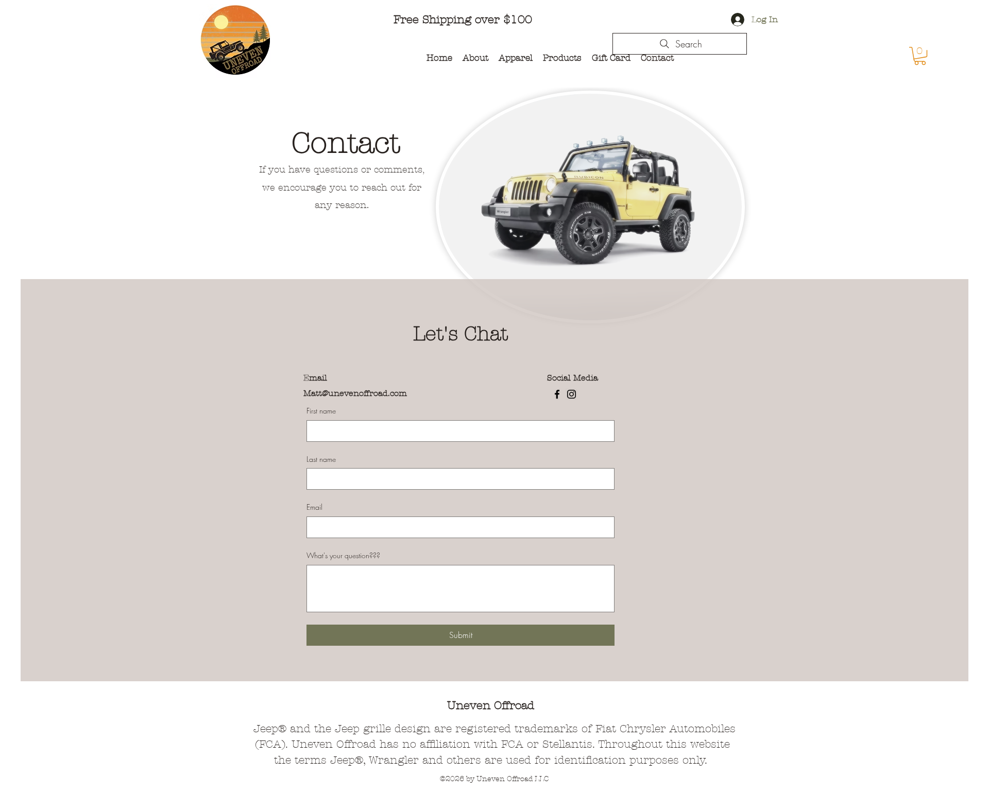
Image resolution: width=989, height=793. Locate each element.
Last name (321, 459)
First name (321, 411)
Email (314, 507)
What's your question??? (343, 555)
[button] (920, 56)
